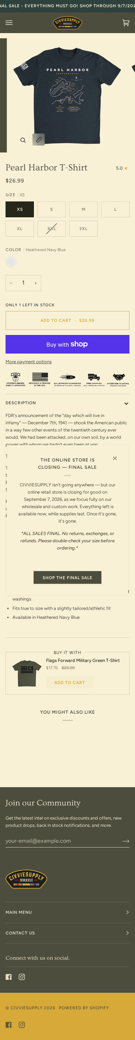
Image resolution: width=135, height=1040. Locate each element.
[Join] (120, 840)
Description (21, 402)
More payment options (29, 361)
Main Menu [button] (19, 912)
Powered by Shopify (84, 1008)
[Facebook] (9, 977)
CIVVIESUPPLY (27, 1008)
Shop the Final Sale (67, 577)
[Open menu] (16, 22)
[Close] (118, 455)
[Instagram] (22, 977)
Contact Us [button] (20, 933)
